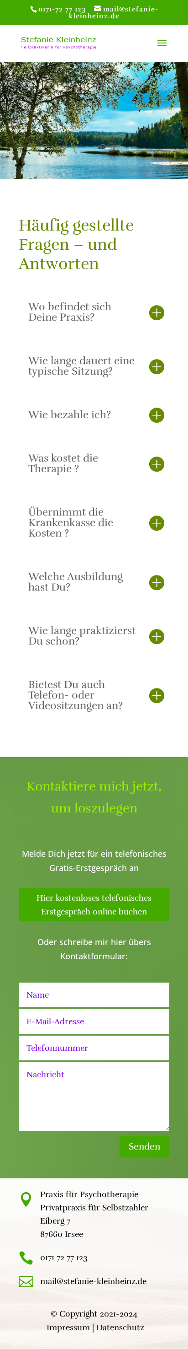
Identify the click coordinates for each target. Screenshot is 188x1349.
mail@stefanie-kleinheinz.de (93, 1281)
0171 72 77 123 (64, 1257)
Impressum (68, 1327)
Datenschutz (120, 1327)
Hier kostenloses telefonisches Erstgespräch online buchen (94, 905)
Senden (144, 1146)
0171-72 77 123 (62, 9)
